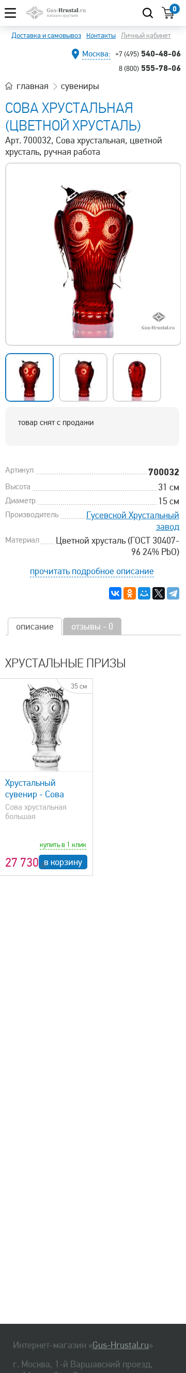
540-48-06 (148, 53)
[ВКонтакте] (115, 593)
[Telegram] (173, 593)
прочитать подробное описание (92, 571)
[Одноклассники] (129, 593)
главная (33, 86)
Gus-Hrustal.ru (120, 1345)
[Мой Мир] (144, 593)
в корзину (63, 862)
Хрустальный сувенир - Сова (34, 788)
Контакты (101, 35)
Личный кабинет (146, 35)
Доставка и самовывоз (46, 35)
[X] (158, 593)
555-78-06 (150, 68)
